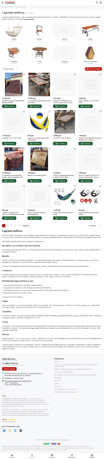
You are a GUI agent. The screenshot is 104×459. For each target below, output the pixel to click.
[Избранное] (23, 74)
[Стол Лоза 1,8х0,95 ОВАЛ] (64, 122)
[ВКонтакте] (4, 430)
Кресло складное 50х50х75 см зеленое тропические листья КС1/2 (89, 176)
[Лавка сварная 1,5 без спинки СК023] (90, 84)
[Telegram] (15, 430)
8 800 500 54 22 (8, 359)
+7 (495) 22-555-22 (10, 363)
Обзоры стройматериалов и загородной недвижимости (73, 369)
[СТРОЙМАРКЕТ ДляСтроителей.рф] (10, 2)
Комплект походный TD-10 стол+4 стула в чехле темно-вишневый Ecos (63, 101)
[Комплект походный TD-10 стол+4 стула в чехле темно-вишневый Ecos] (64, 84)
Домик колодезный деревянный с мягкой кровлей (13, 101)
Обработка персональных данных (65, 392)
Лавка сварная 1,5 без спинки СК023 (89, 101)
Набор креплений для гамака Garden (89, 213)
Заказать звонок (9, 369)
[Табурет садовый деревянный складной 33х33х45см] (64, 159)
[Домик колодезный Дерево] (39, 159)
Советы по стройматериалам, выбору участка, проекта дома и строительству (76, 365)
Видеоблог (58, 378)
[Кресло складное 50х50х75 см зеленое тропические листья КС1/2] (90, 159)
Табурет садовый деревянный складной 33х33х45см (63, 176)
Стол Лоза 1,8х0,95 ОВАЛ (62, 138)
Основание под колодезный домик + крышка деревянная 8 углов (12, 176)
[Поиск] (97, 2)
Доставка (57, 380)
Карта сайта (64, 440)
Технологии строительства (63, 372)
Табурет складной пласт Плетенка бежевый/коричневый (13, 213)
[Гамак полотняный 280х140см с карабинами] (39, 122)
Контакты (57, 386)
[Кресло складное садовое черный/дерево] (39, 196)
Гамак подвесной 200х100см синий (63, 213)
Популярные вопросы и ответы (65, 389)
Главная (4, 7)
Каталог (11, 7)
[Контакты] (101, 2)
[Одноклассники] (10, 430)
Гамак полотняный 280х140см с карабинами (38, 139)
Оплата (56, 383)
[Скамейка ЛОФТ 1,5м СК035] (13, 122)
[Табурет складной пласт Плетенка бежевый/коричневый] (13, 196)
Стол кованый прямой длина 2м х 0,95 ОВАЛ (39, 101)
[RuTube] (20, 430)
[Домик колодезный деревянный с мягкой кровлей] (13, 84)
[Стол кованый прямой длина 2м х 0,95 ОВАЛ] (39, 84)
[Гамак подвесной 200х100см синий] (64, 196)
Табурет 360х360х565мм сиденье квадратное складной (90, 139)
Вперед (25, 226)
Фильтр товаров (94, 69)
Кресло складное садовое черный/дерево (37, 213)
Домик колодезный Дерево (37, 175)
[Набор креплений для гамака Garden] (90, 196)
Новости (57, 362)
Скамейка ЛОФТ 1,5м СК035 (11, 138)
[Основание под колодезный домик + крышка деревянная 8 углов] (13, 159)
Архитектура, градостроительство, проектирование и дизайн (75, 375)
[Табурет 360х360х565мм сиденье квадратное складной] (90, 122)
